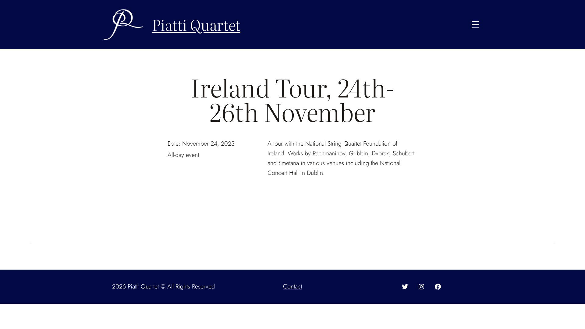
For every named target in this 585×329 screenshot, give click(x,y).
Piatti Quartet (196, 24)
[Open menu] (475, 25)
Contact (292, 286)
